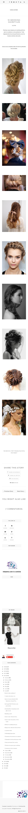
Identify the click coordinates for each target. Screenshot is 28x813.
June (6, 688)
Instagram (12, 528)
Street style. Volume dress (11, 716)
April (6, 684)
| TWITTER (13, 451)
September (7, 752)
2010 (5, 671)
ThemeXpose (15, 806)
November (7, 757)
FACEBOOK (7, 451)
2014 (5, 763)
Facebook (5, 528)
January (7, 677)
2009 (5, 669)
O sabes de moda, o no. (10, 696)
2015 (5, 765)
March (6, 682)
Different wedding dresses (11, 724)
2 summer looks (8, 730)
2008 (5, 666)
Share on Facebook (14, 472)
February (7, 680)
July (6, 690)
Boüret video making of (10, 693)
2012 (5, 675)
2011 (5, 673)
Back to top (21, 811)
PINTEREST (14, 453)
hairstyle (16, 482)
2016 (5, 768)
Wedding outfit (8, 713)
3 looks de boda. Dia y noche (11, 742)
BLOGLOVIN (20, 451)
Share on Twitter (15, 475)
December (7, 759)
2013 (5, 761)
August (6, 750)
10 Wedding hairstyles (10, 733)
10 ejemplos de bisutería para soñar (13, 739)
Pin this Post (14, 478)
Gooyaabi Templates (7, 808)
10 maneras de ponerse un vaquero (13, 736)
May (6, 686)
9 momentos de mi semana (11, 748)
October (7, 754)
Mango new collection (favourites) (12, 727)
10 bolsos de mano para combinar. (12, 745)
